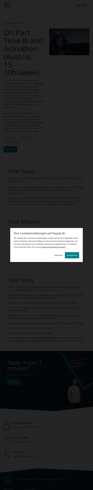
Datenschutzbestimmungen (33, 247)
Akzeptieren (72, 255)
